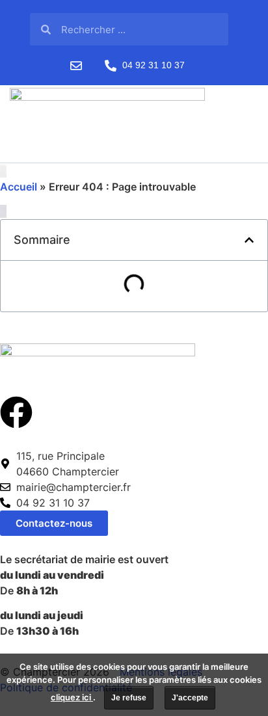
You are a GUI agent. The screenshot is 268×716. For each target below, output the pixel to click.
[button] (249, 240)
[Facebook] (16, 412)
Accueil (18, 186)
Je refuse (128, 697)
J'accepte (190, 697)
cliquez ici (72, 697)
